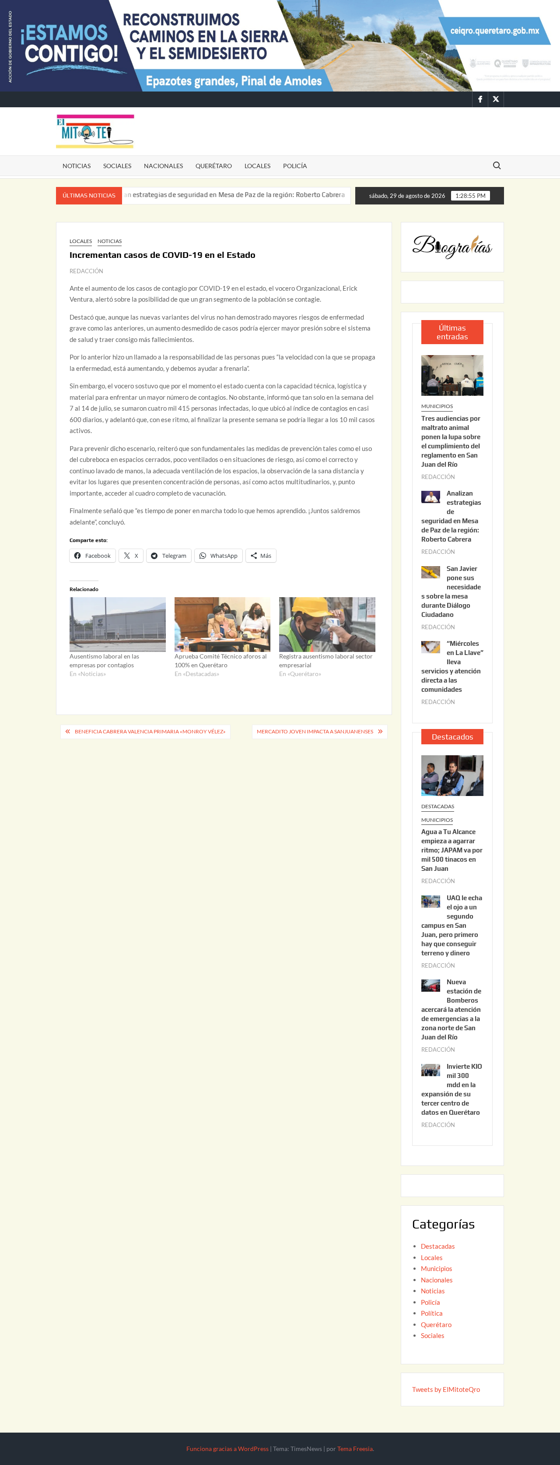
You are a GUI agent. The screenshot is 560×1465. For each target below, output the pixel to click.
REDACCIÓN (86, 271)
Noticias (77, 165)
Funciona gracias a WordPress (227, 1448)
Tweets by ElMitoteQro (446, 1389)
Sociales (117, 165)
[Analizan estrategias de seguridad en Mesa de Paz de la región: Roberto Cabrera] (430, 496)
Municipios (437, 406)
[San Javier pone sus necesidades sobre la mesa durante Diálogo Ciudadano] (330, 194)
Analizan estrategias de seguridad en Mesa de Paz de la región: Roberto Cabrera (193, 194)
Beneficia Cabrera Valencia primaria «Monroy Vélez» (150, 731)
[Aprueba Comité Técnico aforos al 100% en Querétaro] (223, 624)
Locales (257, 165)
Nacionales (163, 165)
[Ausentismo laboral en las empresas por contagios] (118, 624)
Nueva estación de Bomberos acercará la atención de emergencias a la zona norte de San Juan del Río (451, 1009)
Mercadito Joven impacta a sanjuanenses (315, 731)
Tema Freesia (355, 1448)
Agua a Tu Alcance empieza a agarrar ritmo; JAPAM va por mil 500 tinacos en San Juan (452, 850)
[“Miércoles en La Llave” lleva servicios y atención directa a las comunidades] (430, 646)
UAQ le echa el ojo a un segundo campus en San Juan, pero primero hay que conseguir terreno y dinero (451, 925)
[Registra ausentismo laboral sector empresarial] (327, 624)
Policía (295, 165)
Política (432, 1313)
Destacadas (437, 806)
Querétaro (214, 165)
